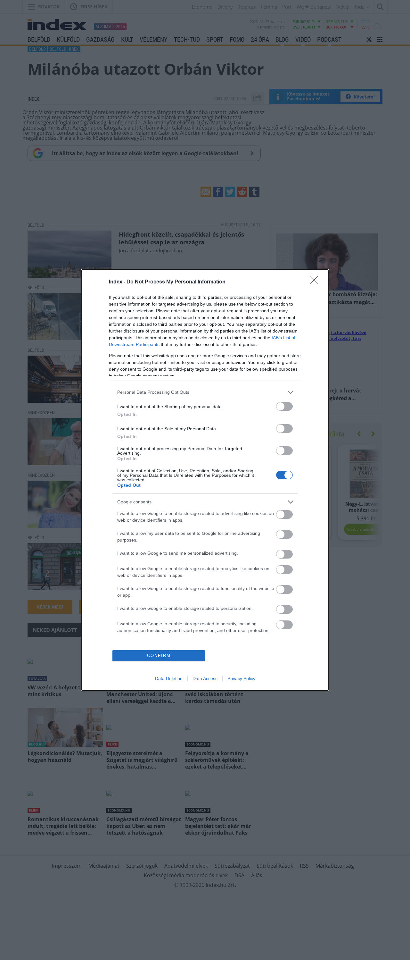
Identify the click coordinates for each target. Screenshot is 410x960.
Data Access (205, 678)
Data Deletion (169, 678)
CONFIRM (159, 655)
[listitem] (205, 392)
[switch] (284, 406)
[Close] (316, 282)
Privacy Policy (241, 678)
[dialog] (205, 480)
